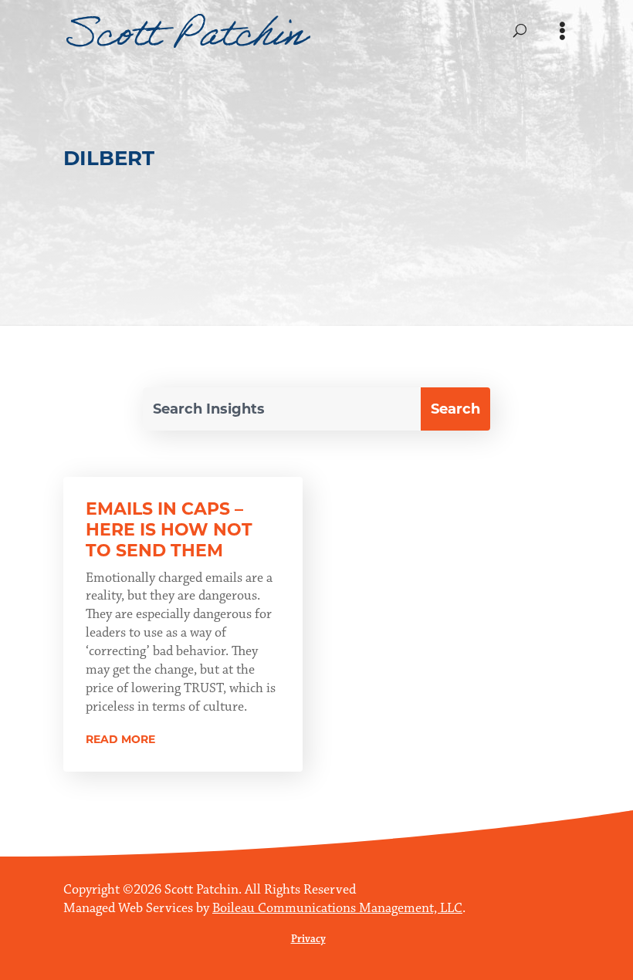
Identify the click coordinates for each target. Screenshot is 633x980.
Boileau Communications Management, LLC (337, 908)
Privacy (308, 939)
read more (120, 739)
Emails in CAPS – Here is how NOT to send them (169, 529)
